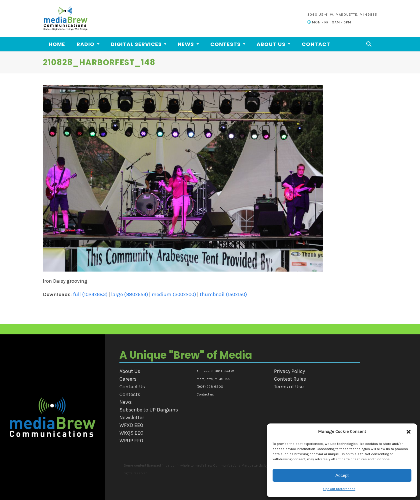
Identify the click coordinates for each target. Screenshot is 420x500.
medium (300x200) (174, 294)
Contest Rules (290, 379)
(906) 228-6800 (210, 387)
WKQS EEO (131, 433)
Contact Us (132, 386)
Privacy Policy (289, 371)
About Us (129, 371)
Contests (129, 394)
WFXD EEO (131, 425)
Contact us (205, 394)
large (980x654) (129, 294)
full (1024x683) (90, 294)
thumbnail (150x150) (223, 294)
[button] (408, 432)
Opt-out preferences (339, 489)
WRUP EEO (131, 440)
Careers (128, 379)
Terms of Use (289, 386)
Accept (342, 475)
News (125, 402)
